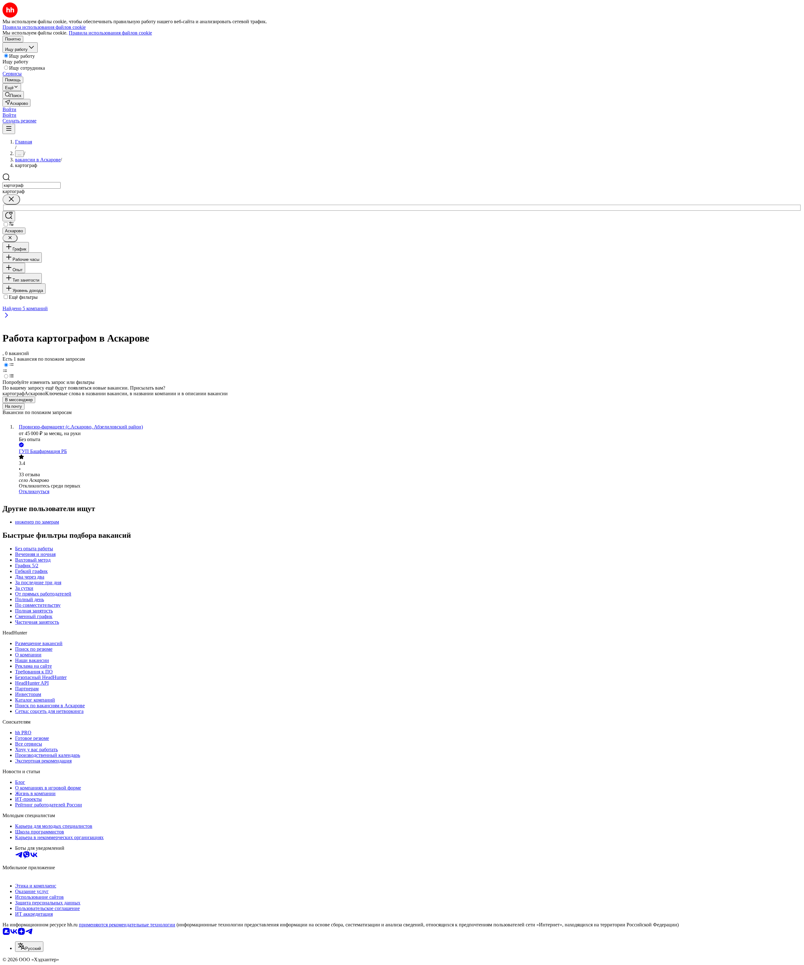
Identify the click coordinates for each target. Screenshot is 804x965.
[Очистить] (11, 199)
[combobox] (32, 185)
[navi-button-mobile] (9, 129)
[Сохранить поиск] (9, 216)
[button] (9, 109)
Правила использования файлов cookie (110, 32)
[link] (13, 95)
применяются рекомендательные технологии (127, 924)
